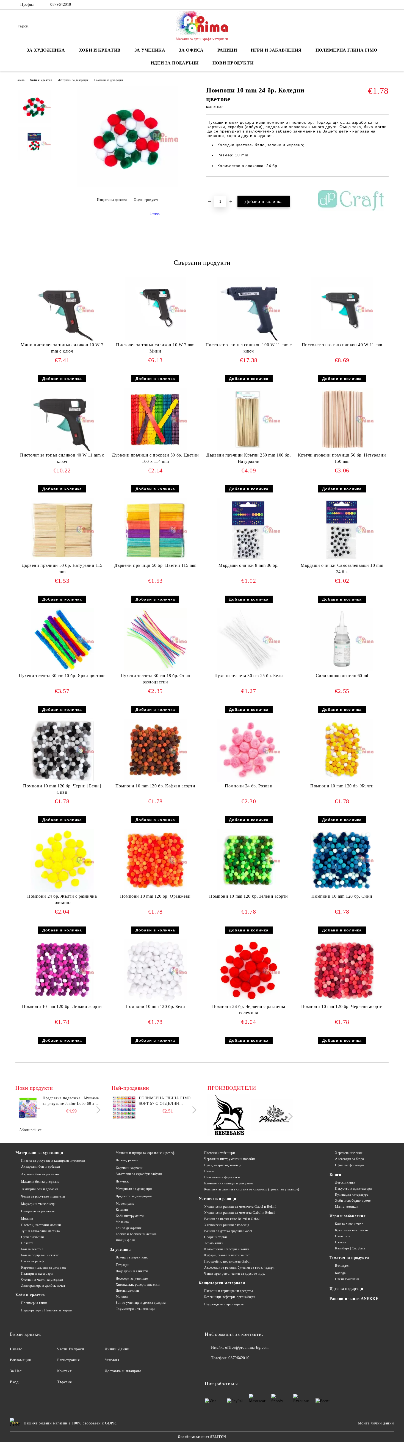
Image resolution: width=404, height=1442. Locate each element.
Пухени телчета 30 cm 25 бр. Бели (248, 675)
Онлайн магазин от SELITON (202, 1437)
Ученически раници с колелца (226, 1225)
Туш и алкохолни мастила (40, 1231)
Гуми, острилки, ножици (222, 1165)
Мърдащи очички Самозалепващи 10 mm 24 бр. (342, 568)
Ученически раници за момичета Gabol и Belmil (240, 1207)
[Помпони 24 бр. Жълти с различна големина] (62, 860)
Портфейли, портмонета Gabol (227, 1261)
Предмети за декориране (134, 1196)
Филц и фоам (125, 1240)
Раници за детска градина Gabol (228, 1231)
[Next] (97, 1110)
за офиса (191, 50)
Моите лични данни (376, 1423)
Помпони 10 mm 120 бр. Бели (155, 1006)
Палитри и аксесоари (36, 1273)
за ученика (149, 50)
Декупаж (122, 1181)
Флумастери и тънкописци (135, 1309)
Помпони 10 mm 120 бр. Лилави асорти (62, 1006)
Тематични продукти (349, 1258)
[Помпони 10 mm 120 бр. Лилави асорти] (62, 970)
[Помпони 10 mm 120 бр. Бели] (155, 970)
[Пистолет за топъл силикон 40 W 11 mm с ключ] (62, 419)
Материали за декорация (72, 79)
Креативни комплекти (351, 1230)
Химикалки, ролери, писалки (137, 1284)
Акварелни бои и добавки (40, 1166)
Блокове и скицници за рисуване (228, 1183)
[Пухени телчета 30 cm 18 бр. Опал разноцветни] (155, 639)
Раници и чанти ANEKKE (354, 1299)
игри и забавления (276, 50)
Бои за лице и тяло (349, 1224)
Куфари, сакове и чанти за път (227, 1255)
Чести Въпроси (70, 1349)
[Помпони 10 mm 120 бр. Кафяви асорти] (155, 750)
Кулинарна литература (351, 1194)
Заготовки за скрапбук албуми (139, 1174)
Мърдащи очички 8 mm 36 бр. (248, 565)
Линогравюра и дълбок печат (43, 1286)
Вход (14, 1382)
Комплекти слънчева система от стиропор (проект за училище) (251, 1189)
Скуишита (342, 1236)
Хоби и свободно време (353, 1200)
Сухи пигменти (32, 1237)
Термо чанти (213, 1243)
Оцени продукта (146, 200)
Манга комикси (346, 1207)
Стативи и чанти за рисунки (42, 1280)
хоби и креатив (100, 50)
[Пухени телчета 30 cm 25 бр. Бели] (248, 639)
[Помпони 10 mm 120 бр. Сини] (341, 859)
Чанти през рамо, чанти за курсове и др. (234, 1273)
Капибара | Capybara (350, 1248)
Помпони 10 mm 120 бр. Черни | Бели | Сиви (62, 789)
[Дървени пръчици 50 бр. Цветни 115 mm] (155, 529)
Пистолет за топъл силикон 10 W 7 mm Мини (155, 347)
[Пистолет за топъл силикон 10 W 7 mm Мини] (155, 308)
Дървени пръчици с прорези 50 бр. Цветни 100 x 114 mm (155, 458)
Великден (342, 1266)
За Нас (15, 1371)
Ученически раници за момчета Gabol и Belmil (239, 1213)
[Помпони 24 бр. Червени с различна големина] (248, 970)
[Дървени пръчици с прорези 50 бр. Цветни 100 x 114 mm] (155, 419)
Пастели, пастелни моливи (41, 1225)
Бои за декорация (129, 1228)
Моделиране (125, 1204)
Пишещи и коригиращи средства (228, 1291)
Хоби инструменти (130, 1216)
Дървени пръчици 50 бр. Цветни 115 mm (155, 565)
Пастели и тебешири (219, 1153)
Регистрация (68, 1360)
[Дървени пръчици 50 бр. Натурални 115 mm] (62, 529)
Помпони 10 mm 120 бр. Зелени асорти (248, 896)
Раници (227, 50)
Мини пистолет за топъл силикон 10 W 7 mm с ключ (62, 347)
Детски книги (345, 1182)
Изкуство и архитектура (353, 1188)
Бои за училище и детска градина (141, 1303)
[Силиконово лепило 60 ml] (341, 639)
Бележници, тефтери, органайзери (229, 1297)
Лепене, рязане (127, 1160)
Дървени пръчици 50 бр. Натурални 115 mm (62, 568)
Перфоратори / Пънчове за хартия (47, 1310)
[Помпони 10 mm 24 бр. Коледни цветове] (127, 186)
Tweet (155, 214)
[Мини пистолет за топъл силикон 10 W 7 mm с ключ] (62, 308)
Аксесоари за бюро (349, 1159)
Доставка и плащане (123, 1371)
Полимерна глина (34, 1303)
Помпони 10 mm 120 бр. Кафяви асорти (155, 786)
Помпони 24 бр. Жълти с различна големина (62, 899)
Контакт (64, 1371)
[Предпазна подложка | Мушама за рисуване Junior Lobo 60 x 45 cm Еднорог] (27, 1107)
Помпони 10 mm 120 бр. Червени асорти (342, 1006)
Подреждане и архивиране (224, 1304)
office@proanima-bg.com (247, 1347)
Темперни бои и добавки (39, 1189)
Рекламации (21, 1360)
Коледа (340, 1273)
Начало (19, 79)
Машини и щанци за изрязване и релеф (145, 1153)
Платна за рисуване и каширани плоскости (53, 1160)
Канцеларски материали (222, 1283)
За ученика (120, 1249)
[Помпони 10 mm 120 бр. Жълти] (341, 750)
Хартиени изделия (349, 1153)
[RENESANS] (228, 1115)
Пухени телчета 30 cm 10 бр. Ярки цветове (62, 675)
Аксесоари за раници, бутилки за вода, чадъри (239, 1267)
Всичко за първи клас (132, 1257)
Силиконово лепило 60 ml (342, 675)
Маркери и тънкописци (38, 1204)
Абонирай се (30, 1130)
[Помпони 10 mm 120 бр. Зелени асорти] (248, 859)
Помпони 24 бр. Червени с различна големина (248, 1009)
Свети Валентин (347, 1279)
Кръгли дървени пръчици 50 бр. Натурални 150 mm (342, 458)
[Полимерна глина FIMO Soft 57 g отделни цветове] (124, 1107)
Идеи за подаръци (175, 63)
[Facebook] (386, 5)
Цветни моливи (127, 1290)
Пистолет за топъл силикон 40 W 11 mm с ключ (62, 458)
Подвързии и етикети (132, 1271)
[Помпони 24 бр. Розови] (248, 750)
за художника (46, 50)
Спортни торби (215, 1237)
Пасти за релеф (32, 1261)
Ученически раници (217, 1199)
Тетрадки (122, 1265)
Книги (335, 1175)
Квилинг (122, 1210)
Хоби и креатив (41, 79)
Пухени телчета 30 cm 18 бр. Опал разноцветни (155, 678)
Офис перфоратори (349, 1165)
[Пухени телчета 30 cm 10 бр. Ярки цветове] (62, 639)
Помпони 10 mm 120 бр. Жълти (341, 786)
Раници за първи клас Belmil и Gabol (232, 1219)
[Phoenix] (272, 1116)
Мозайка (122, 1222)
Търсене (64, 1382)
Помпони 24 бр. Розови (248, 786)
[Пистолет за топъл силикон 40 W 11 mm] (342, 308)
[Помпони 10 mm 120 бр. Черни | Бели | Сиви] (62, 750)
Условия (112, 1360)
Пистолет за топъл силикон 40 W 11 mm (342, 344)
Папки (209, 1171)
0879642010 (60, 4)
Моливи (27, 1219)
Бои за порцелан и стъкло (40, 1255)
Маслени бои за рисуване (40, 1182)
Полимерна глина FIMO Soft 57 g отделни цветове (165, 1101)
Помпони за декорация (108, 79)
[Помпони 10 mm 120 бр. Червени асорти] (341, 970)
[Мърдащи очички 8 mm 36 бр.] (248, 529)
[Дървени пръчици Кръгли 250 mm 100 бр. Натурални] (248, 419)
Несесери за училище (132, 1278)
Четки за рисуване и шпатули (43, 1196)
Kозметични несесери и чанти (226, 1249)
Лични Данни (117, 1349)
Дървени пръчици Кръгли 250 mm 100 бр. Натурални (248, 458)
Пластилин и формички (222, 1177)
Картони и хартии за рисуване (43, 1267)
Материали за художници (39, 1153)
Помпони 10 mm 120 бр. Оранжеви (155, 896)
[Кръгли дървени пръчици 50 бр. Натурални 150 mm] (341, 419)
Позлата (27, 1243)
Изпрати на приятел (112, 200)
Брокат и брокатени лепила (136, 1234)
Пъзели (340, 1242)
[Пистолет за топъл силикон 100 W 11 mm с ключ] (248, 308)
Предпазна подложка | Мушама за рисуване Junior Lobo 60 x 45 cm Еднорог (71, 1101)
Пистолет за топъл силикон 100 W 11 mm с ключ (249, 347)
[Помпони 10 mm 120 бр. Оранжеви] (155, 860)
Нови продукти (232, 63)
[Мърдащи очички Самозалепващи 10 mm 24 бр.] (341, 529)
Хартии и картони (129, 1168)
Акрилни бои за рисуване (40, 1174)
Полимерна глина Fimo (346, 50)
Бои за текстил (32, 1249)
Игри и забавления (348, 1216)
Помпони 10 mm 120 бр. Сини (341, 896)
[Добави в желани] (217, 186)
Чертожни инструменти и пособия (230, 1159)
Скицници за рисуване (38, 1211)
